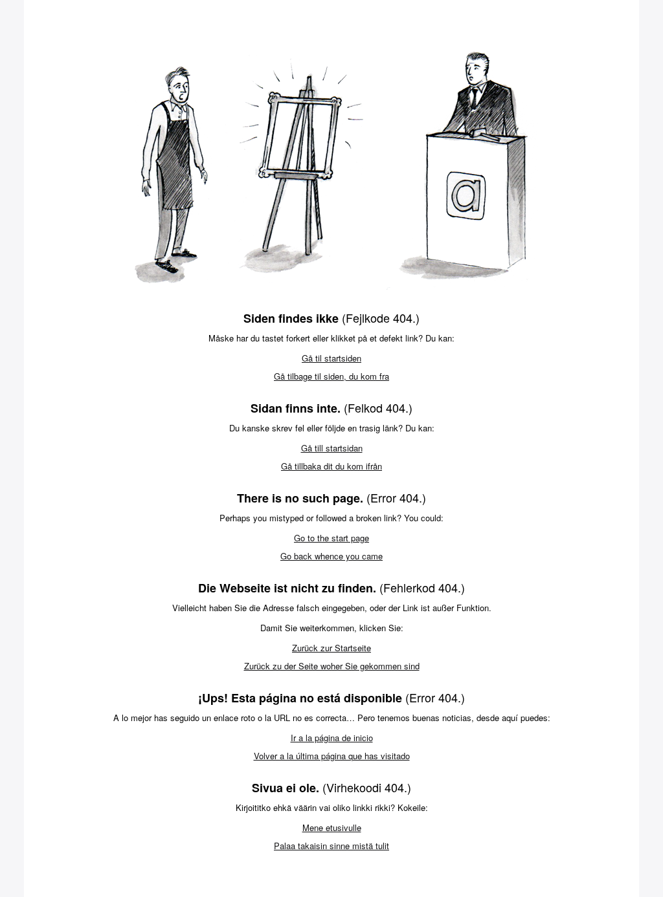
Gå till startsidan (332, 448)
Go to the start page (331, 538)
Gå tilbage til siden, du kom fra (331, 376)
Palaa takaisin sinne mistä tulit (331, 845)
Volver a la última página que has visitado (332, 756)
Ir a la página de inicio (332, 737)
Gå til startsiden (331, 358)
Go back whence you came (331, 556)
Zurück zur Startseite (331, 648)
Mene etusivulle (331, 827)
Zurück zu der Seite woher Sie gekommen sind (332, 666)
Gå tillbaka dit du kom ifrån (331, 466)
